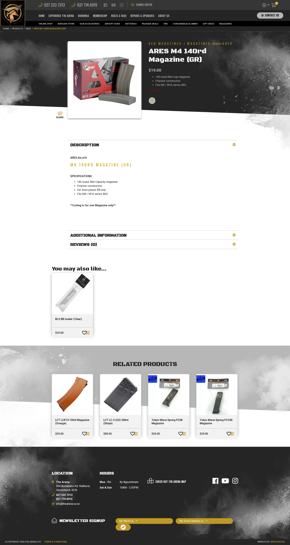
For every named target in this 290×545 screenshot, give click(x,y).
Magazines (225, 24)
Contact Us (272, 15)
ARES (228, 43)
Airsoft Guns (112, 24)
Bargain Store (66, 24)
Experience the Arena (61, 16)
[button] (265, 5)
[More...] (58, 112)
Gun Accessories (90, 24)
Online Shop (46, 24)
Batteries (131, 24)
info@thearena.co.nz (68, 503)
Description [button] (84, 145)
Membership (100, 16)
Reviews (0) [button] (83, 244)
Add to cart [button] (88, 333)
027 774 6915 (87, 5)
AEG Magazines (165, 43)
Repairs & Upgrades (142, 16)
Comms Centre (144, 5)
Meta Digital (278, 542)
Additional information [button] (98, 235)
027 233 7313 (54, 5)
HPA (166, 24)
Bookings (83, 16)
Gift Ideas (208, 24)
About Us (164, 16)
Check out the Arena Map (170, 482)
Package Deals (150, 24)
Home (42, 16)
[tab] (153, 145)
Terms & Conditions (55, 542)
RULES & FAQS (119, 16)
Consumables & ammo (185, 24)
